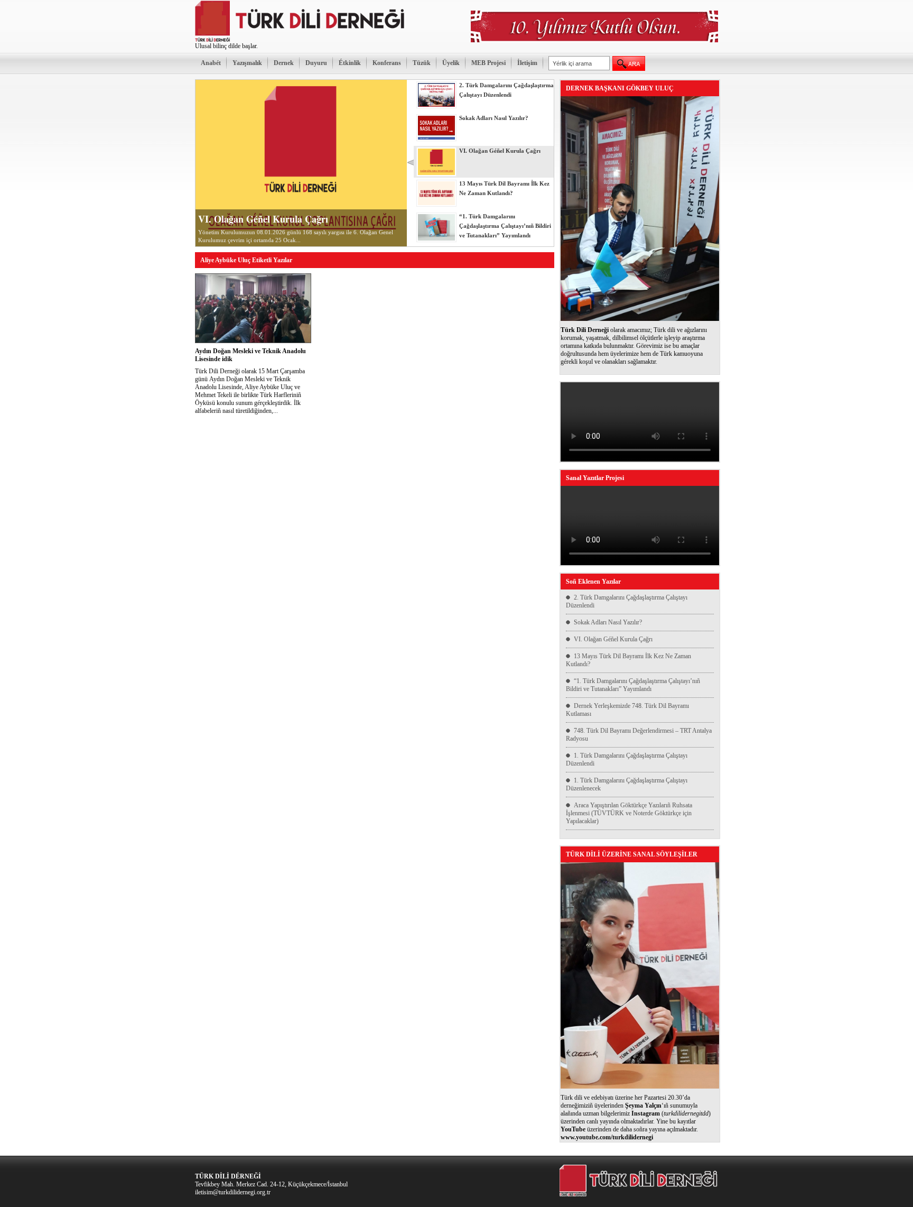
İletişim (527, 63)
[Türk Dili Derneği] (300, 40)
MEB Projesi (488, 63)
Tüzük (422, 63)
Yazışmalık (247, 63)
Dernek (284, 63)
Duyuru (316, 63)
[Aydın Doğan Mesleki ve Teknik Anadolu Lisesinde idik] (253, 341)
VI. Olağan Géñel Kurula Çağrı (263, 219)
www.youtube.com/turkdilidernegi (607, 1137)
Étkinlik (350, 63)
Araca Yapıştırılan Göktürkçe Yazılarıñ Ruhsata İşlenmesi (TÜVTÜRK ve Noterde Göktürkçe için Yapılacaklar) (629, 813)
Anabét (211, 63)
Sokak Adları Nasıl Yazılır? (608, 622)
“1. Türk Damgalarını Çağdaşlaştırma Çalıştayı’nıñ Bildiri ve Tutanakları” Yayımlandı (633, 685)
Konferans (386, 63)
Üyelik (451, 63)
